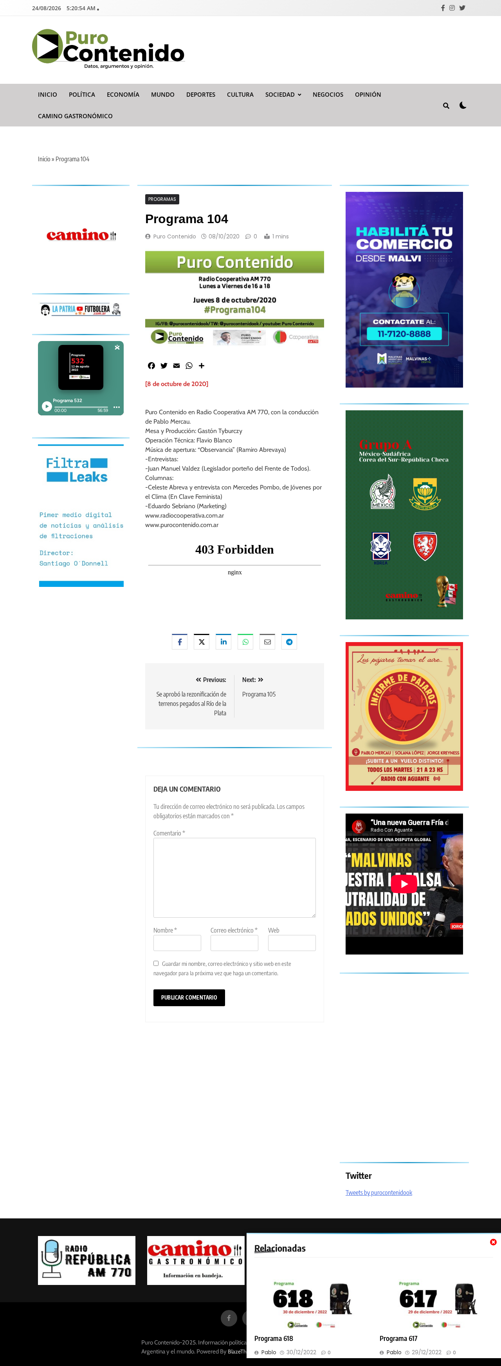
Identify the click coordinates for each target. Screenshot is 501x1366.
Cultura (240, 94)
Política (82, 94)
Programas (162, 199)
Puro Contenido (174, 236)
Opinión (368, 94)
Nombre (165, 930)
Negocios (328, 94)
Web (273, 930)
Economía (123, 94)
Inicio (47, 94)
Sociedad (280, 94)
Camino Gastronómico (75, 116)
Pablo (268, 1352)
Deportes (200, 94)
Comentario (169, 833)
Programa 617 (399, 1338)
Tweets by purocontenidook (379, 1192)
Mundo (163, 94)
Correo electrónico (234, 930)
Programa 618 (273, 1338)
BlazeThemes (244, 1351)
